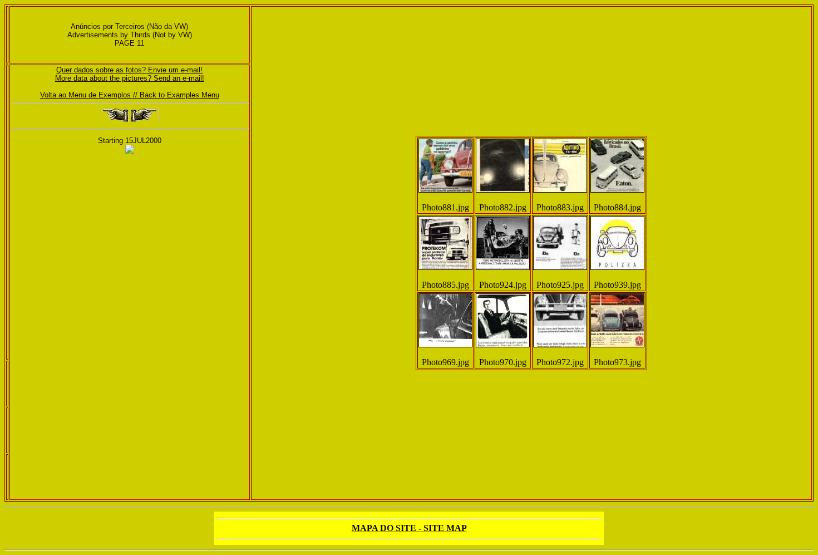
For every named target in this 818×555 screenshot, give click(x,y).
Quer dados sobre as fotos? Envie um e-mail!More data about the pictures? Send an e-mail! (129, 74)
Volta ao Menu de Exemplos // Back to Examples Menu (129, 95)
